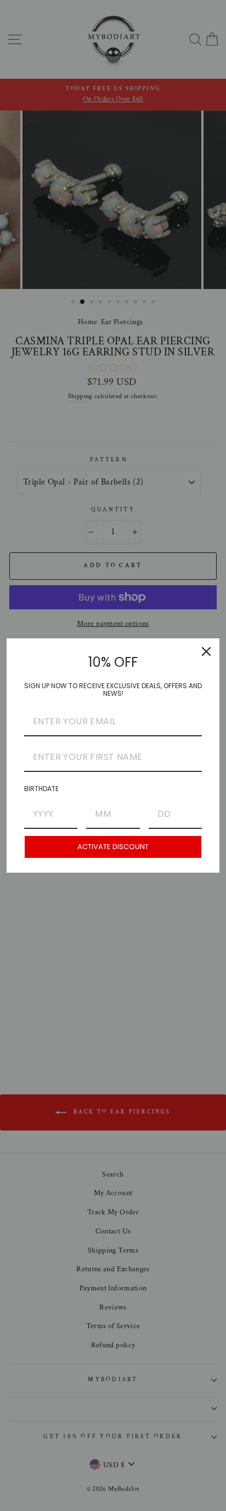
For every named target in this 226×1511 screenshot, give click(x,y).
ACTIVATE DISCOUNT (113, 846)
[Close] (206, 651)
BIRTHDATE (41, 788)
